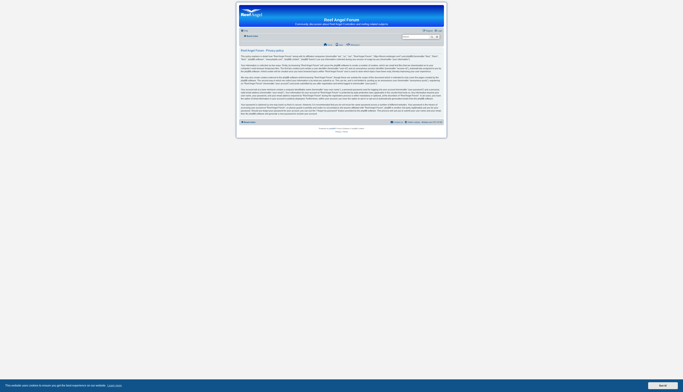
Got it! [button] (663, 385)
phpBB (332, 128)
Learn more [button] (114, 385)
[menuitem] (244, 31)
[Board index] (252, 12)
